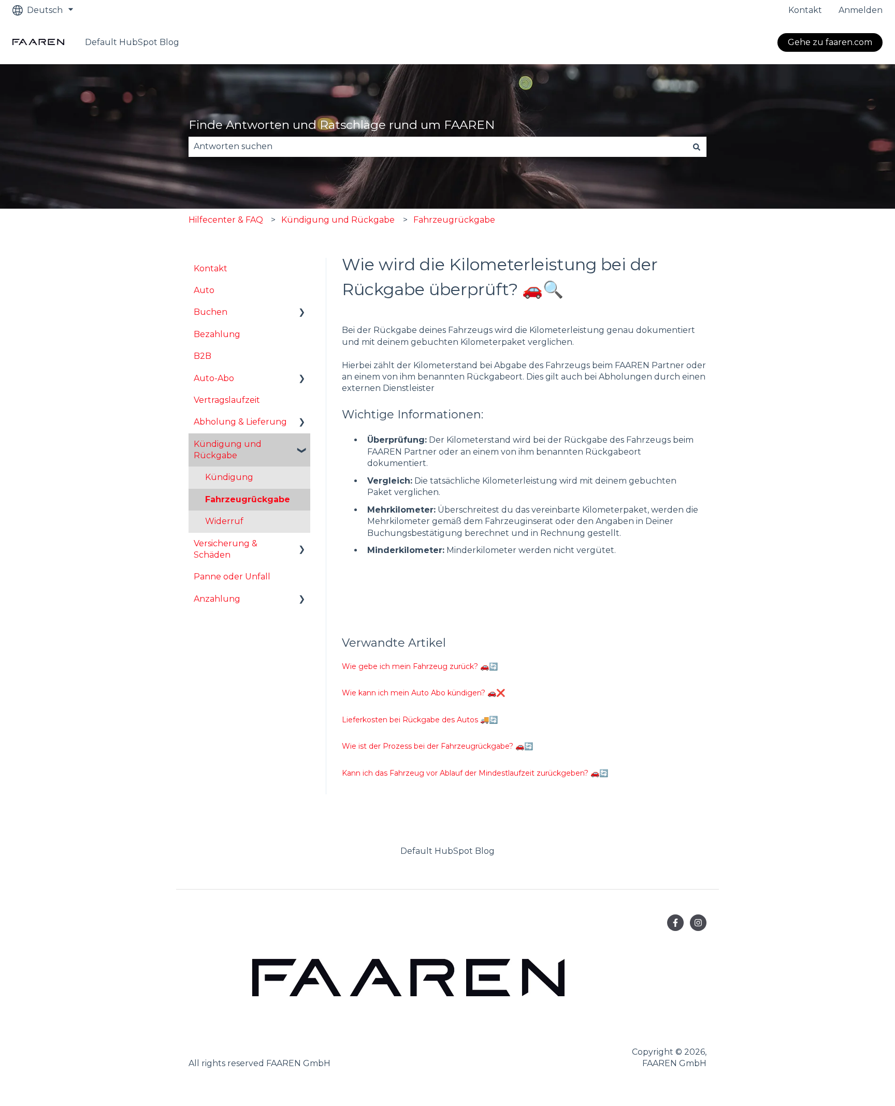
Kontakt (805, 10)
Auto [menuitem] (204, 290)
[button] (302, 313)
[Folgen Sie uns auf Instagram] (698, 922)
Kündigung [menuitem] (229, 477)
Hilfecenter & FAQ (226, 220)
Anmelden (861, 10)
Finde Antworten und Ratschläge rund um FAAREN (342, 125)
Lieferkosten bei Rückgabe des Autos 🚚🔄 (420, 719)
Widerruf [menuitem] (224, 521)
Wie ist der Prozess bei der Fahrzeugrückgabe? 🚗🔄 (437, 746)
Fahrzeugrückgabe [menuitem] (247, 499)
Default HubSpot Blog (132, 42)
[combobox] (438, 146)
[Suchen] (696, 146)
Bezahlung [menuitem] (217, 334)
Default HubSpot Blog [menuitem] (447, 851)
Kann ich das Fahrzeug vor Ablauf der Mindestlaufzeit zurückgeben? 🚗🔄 (475, 773)
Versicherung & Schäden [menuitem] (225, 549)
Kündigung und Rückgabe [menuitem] (228, 449)
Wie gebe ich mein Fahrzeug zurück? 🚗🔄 (420, 666)
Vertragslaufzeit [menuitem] (227, 400)
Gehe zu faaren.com (830, 42)
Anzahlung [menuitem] (217, 599)
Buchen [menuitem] (210, 312)
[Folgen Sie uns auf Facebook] (675, 922)
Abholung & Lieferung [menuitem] (240, 422)
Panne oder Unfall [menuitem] (232, 576)
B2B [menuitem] (202, 356)
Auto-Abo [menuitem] (214, 378)
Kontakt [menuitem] (210, 268)
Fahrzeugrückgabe (454, 220)
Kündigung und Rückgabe (338, 220)
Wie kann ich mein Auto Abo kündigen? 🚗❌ (423, 692)
